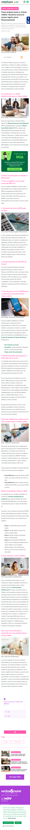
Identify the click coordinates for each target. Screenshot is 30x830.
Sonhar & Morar (7, 2)
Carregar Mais (15, 777)
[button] (9, 826)
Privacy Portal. (12, 818)
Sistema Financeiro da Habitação (18, 123)
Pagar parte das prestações (13, 352)
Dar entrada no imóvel (12, 345)
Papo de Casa (5, 804)
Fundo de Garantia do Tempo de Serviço (13, 337)
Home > (4, 8)
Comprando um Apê (12, 8)
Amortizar (8, 347)
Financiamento (17, 741)
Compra (6, 741)
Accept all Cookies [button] (8, 822)
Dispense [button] (18, 822)
